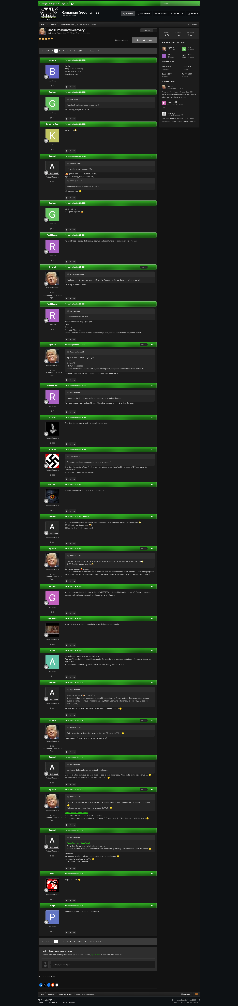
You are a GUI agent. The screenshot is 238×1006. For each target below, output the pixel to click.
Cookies (72, 1002)
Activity (178, 14)
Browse (161, 14)
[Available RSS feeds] (196, 994)
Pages (193, 14)
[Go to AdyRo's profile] (52, 662)
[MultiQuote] (67, 87)
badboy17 (52, 484)
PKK (170, 55)
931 (53, 475)
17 (53, 931)
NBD (189, 48)
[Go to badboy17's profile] (52, 496)
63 (53, 510)
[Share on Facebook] (48, 985)
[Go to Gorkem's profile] (52, 103)
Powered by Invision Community (186, 1002)
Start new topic (121, 40)
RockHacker (52, 235)
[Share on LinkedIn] (41, 985)
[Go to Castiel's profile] (52, 429)
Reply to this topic (144, 40)
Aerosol (52, 156)
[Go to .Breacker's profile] (52, 461)
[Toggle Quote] (68, 99)
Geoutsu (52, 586)
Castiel (52, 417)
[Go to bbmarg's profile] (52, 71)
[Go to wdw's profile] (52, 885)
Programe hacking (83, 33)
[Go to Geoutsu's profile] (52, 598)
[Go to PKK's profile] (164, 56)
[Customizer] (72, 3)
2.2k (53, 293)
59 (53, 899)
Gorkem (52, 92)
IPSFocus (51, 1000)
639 (53, 443)
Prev (47, 51)
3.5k (53, 182)
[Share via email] (56, 985)
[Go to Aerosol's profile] (52, 168)
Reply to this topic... (63, 964)
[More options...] (152, 60)
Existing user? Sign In (48, 4)
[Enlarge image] (75, 130)
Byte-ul (53, 33)
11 (53, 676)
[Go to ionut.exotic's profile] (52, 630)
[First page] (42, 51)
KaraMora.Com (52, 124)
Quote (72, 87)
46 (53, 118)
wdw (52, 874)
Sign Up (65, 4)
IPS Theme (42, 1000)
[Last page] (85, 51)
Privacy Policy (52, 1002)
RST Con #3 (145, 14)
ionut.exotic (52, 618)
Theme (41, 1002)
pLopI (52, 906)
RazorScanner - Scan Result (76, 813)
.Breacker (52, 449)
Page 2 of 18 (95, 51)
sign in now (95, 955)
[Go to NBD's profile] (184, 49)
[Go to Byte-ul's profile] (42, 31)
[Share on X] (44, 985)
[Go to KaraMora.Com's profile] (52, 135)
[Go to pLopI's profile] (52, 917)
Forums (129, 14)
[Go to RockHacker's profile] (52, 246)
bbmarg (52, 60)
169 (53, 644)
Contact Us (63, 1002)
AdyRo (52, 650)
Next (80, 51)
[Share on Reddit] (52, 985)
